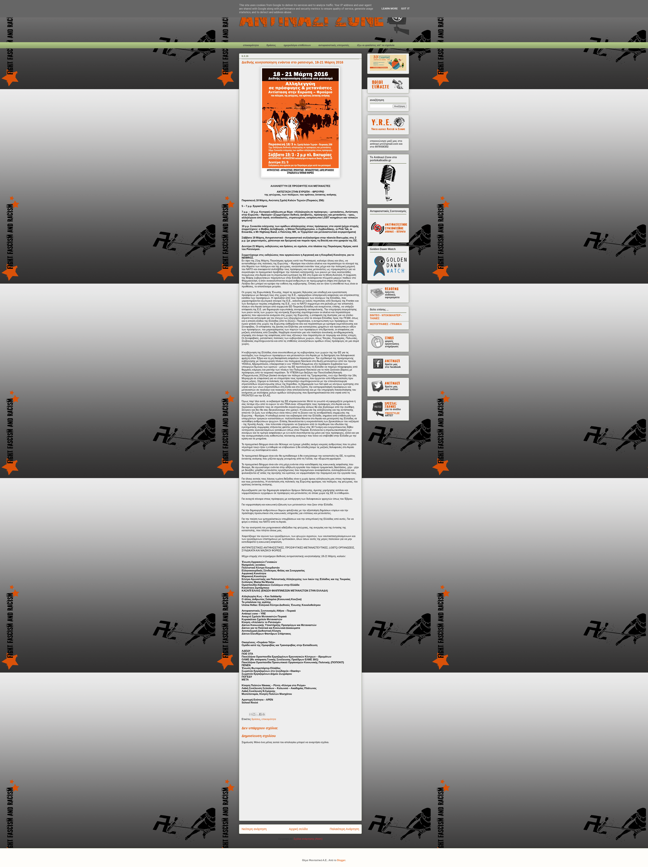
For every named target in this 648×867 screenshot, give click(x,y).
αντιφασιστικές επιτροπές (333, 45)
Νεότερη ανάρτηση (254, 829)
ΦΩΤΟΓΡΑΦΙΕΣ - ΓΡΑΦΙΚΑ (386, 324)
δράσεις (271, 45)
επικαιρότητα (251, 45)
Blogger (341, 860)
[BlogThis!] (254, 714)
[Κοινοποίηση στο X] (257, 714)
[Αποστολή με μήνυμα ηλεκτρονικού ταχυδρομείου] (250, 714)
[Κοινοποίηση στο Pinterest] (263, 714)
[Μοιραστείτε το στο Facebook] (260, 714)
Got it (405, 8)
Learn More (390, 8)
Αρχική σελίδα (298, 829)
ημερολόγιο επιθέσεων (297, 45)
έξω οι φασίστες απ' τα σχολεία (375, 45)
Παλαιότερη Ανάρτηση (344, 829)
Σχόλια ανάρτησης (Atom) (308, 838)
